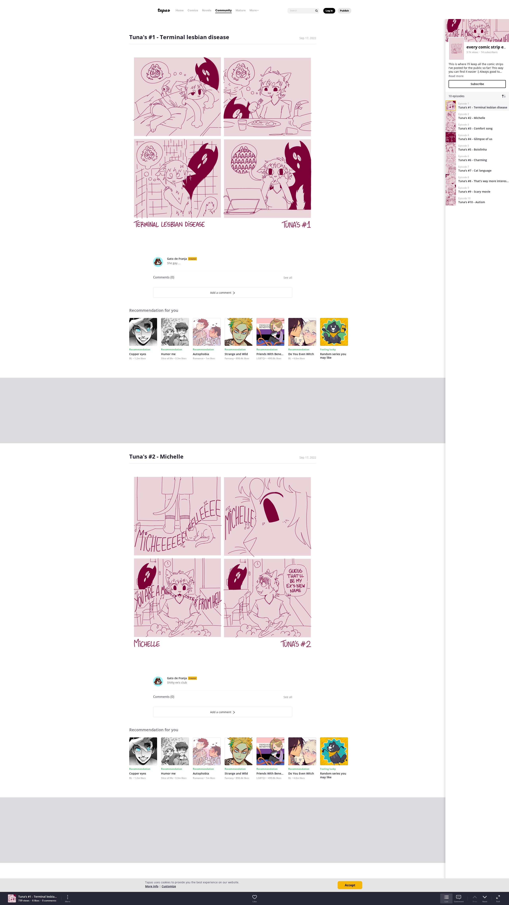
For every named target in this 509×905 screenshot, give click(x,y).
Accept (350, 885)
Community (223, 10)
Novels (206, 10)
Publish (344, 10)
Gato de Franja (177, 258)
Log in (329, 10)
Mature (241, 10)
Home (180, 10)
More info (151, 886)
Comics (192, 10)
